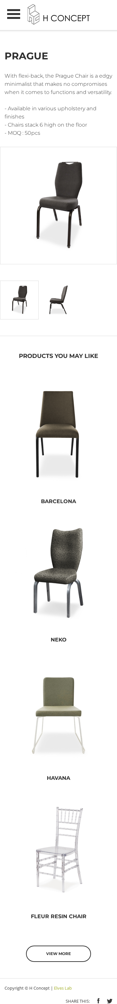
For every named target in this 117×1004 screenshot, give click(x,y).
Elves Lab (63, 988)
